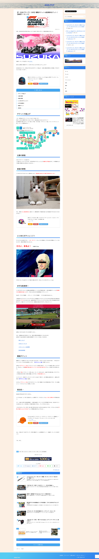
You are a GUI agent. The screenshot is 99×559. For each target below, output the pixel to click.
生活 (66, 82)
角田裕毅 (44, 451)
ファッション (68, 79)
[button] (84, 16)
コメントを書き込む (38, 544)
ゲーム (66, 71)
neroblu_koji (70, 38)
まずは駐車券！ (21, 103)
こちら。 (31, 61)
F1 (20, 451)
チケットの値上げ (22, 93)
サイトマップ (66, 555)
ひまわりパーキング (23, 343)
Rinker (32, 80)
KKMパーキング (22, 340)
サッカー (67, 74)
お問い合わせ (72, 555)
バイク (66, 77)
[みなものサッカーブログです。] (73, 62)
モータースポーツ (33, 451)
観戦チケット (21, 105)
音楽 (66, 91)
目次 (37, 90)
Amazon (30, 83)
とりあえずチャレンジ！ (23, 100)
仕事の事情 (20, 96)
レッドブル (39, 451)
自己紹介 (61, 555)
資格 (66, 85)
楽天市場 (35, 83)
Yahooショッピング (43, 83)
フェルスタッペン (26, 451)
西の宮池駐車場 (22, 350)
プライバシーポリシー (80, 555)
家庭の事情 (20, 98)
